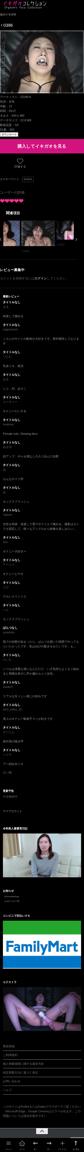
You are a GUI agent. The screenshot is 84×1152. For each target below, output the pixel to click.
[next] (76, 239)
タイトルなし (12, 302)
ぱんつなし (10, 627)
